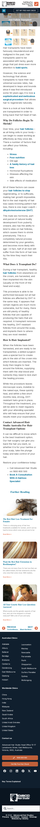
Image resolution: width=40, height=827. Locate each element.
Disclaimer (15, 817)
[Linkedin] (17, 771)
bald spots (21, 67)
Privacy (5, 817)
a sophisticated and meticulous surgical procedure (19, 96)
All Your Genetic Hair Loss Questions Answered (19, 605)
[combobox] (21, 808)
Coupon (24, 817)
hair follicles (26, 129)
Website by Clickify (20, 819)
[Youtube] (35, 771)
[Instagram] (11, 771)
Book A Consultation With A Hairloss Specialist (21, 478)
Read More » (7, 534)
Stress (13, 154)
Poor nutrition (17, 157)
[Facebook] (5, 771)
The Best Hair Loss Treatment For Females (18, 520)
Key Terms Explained (11, 781)
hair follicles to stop (19, 190)
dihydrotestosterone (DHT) (18, 210)
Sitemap (33, 817)
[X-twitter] (29, 771)
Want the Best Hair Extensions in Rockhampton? (17, 563)
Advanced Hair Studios (23, 815)
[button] (4, 10)
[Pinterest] (23, 771)
